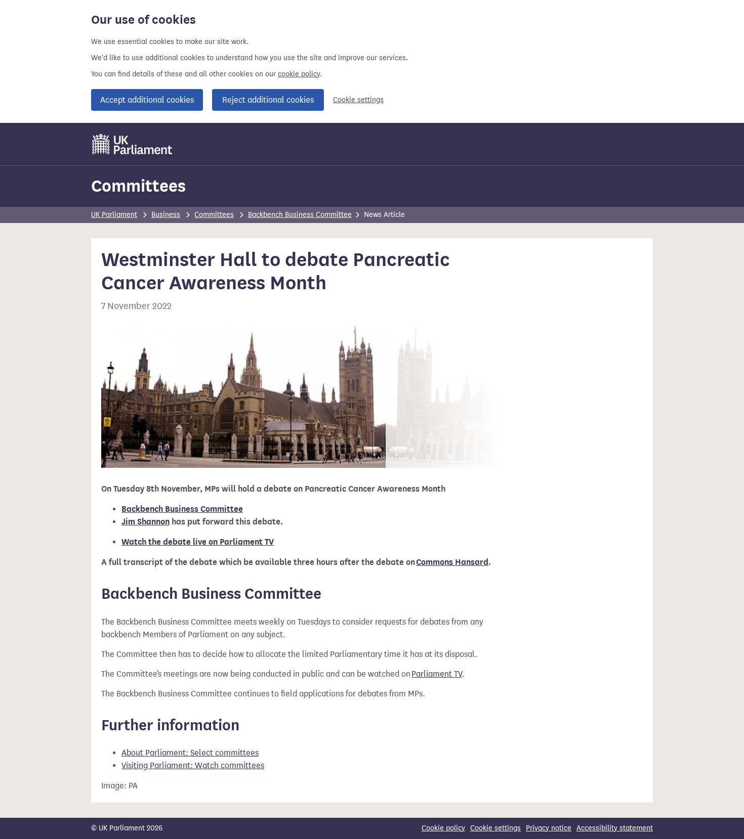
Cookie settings (358, 100)
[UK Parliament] (132, 144)
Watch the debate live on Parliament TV (197, 542)
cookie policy (299, 74)
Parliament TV (436, 674)
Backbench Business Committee (300, 214)
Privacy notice (548, 828)
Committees (138, 185)
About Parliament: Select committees (190, 753)
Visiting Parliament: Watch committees (192, 765)
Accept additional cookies (147, 100)
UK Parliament (114, 214)
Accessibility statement (614, 828)
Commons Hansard (452, 562)
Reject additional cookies (268, 100)
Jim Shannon (145, 522)
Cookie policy (443, 828)
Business (165, 214)
